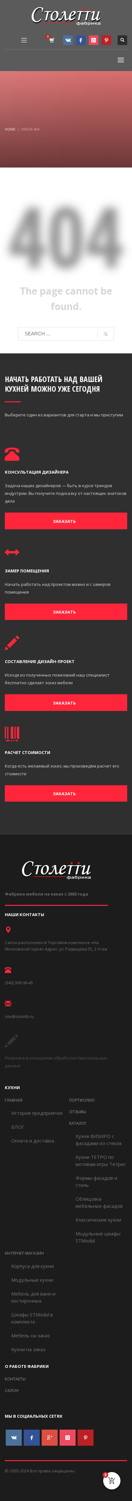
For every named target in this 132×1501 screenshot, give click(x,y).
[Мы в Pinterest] (106, 40)
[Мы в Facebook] (81, 40)
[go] (105, 334)
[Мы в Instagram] (93, 40)
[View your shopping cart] (51, 40)
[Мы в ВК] (68, 40)
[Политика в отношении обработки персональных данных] (11, 1045)
